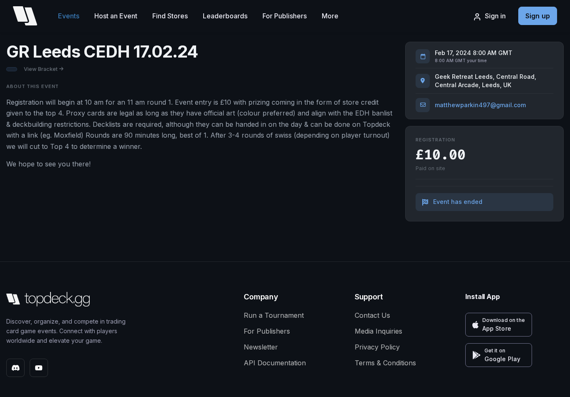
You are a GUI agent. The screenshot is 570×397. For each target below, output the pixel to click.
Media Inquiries (378, 331)
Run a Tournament (274, 315)
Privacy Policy (377, 347)
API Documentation (275, 363)
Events (68, 16)
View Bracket (41, 69)
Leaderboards (225, 16)
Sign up (537, 16)
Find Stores (170, 16)
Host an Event (115, 16)
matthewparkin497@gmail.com (480, 104)
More (330, 16)
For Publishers (284, 16)
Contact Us (372, 315)
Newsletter (261, 347)
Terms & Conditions (385, 363)
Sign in (495, 16)
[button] (498, 325)
